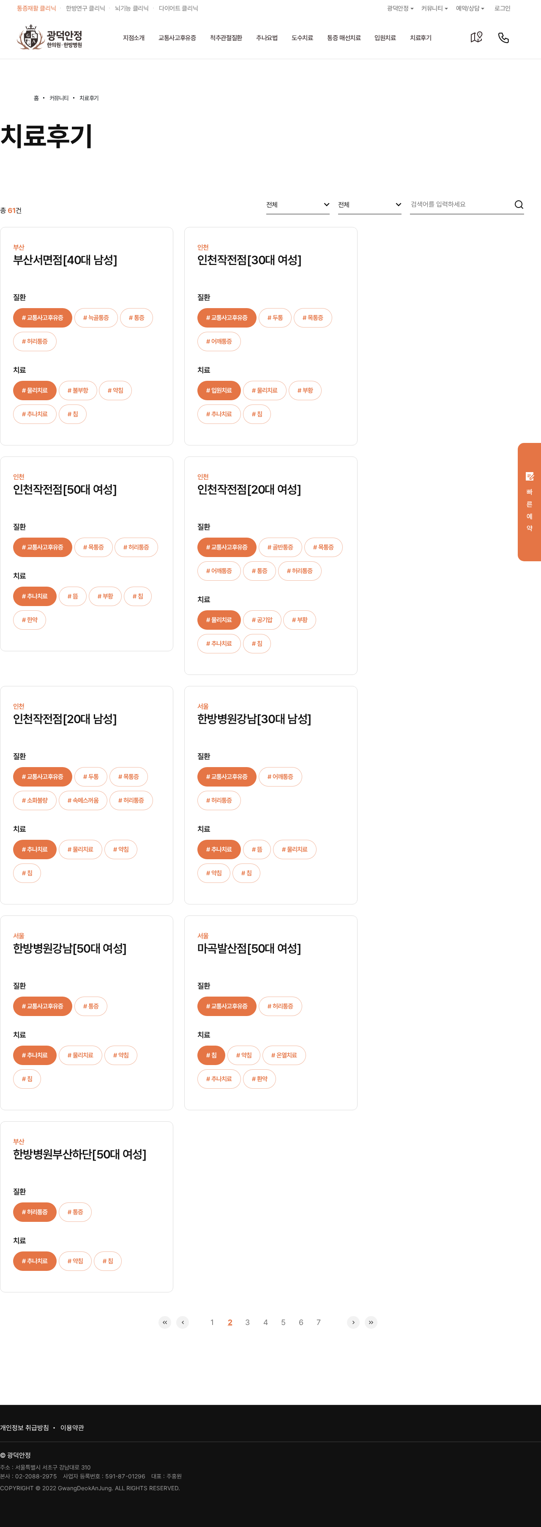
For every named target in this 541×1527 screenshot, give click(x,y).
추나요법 (267, 38)
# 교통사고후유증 (42, 318)
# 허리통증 (35, 341)
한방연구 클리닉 (85, 8)
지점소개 (134, 38)
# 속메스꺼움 (83, 800)
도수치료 (302, 38)
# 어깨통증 (219, 341)
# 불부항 (78, 390)
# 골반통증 (280, 547)
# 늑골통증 (96, 318)
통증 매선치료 (344, 38)
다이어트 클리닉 (178, 8)
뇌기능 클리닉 (132, 8)
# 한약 (29, 620)
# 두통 (275, 318)
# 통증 (136, 318)
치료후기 (421, 38)
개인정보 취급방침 (24, 1428)
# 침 (73, 414)
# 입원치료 (219, 390)
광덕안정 (398, 8)
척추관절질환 (226, 38)
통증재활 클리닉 (36, 8)
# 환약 (259, 1079)
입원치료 (385, 38)
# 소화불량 (35, 800)
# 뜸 (73, 596)
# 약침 (115, 390)
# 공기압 (262, 620)
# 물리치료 (35, 390)
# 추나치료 (35, 414)
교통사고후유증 (177, 38)
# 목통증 (313, 318)
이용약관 (72, 1428)
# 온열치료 (284, 1055)
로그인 (503, 8)
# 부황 (305, 390)
